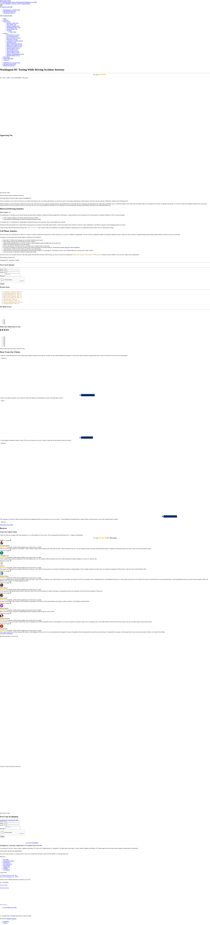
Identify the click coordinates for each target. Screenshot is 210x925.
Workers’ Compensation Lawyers (15, 54)
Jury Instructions (7, 864)
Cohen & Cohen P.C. (32, 227)
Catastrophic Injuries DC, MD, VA (12, 293)
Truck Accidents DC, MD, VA (11, 300)
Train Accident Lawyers (13, 51)
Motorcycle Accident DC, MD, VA (12, 297)
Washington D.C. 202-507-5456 (11, 62)
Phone (2, 270)
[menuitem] (106, 18)
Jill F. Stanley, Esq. (11, 24)
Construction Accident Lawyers (15, 40)
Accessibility (6, 869)
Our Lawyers (6, 21)
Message (2, 276)
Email (2, 272)
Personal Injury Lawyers (13, 35)
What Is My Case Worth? (6, 524)
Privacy (5, 923)
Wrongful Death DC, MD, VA (11, 303)
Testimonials (6, 867)
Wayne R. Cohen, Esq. (12, 23)
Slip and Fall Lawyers (12, 49)
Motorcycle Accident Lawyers (14, 45)
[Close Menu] (1, 16)
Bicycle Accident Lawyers (13, 37)
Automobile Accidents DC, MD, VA (12, 291)
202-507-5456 (3, 885)
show (9, 212)
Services (5, 33)
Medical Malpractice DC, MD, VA (12, 294)
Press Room (6, 57)
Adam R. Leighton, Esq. (13, 26)
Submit (2, 284)
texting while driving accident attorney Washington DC (87, 254)
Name (2, 269)
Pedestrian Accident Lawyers (14, 46)
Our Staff (9, 30)
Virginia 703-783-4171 (9, 65)
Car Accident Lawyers (12, 36)
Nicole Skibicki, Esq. (12, 29)
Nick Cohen (13, 32)
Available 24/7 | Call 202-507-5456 (9, 820)
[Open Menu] (1, 5)
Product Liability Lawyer (13, 48)
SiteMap (5, 868)
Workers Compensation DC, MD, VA (13, 302)
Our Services (6, 865)
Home (4, 18)
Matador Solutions (11, 918)
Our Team (6, 859)
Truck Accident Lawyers (13, 52)
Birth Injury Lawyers (12, 39)
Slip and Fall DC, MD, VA (10, 299)
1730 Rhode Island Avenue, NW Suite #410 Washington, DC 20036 (9, 876)
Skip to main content (5, 0)
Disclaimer (6, 921)
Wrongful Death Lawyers (13, 55)
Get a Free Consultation (32, 842)
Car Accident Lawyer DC (10, 907)
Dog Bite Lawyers (11, 42)
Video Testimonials (8, 58)
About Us (5, 20)
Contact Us (6, 60)
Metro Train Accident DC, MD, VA (12, 296)
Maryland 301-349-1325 (9, 64)
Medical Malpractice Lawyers (14, 43)
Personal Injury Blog (8, 861)
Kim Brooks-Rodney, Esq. (13, 27)
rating (29, 535)
